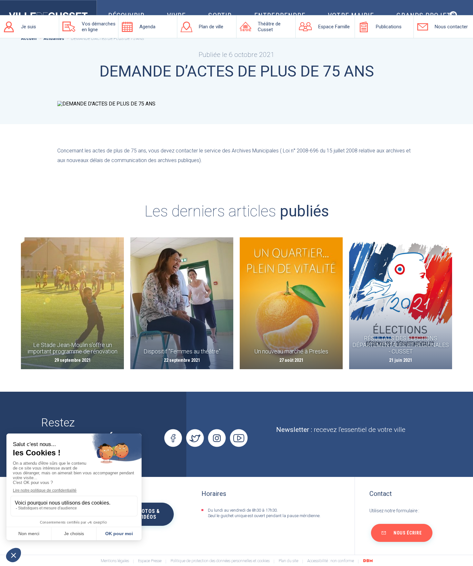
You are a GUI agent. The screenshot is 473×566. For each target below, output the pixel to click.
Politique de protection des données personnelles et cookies (220, 561)
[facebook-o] (173, 438)
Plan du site (288, 561)
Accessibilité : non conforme (330, 561)
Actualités (53, 38)
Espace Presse (150, 561)
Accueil (29, 38)
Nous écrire (408, 532)
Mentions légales (115, 561)
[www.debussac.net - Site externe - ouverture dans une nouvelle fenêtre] (367, 560)
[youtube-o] (238, 438)
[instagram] (217, 438)
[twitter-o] (195, 438)
